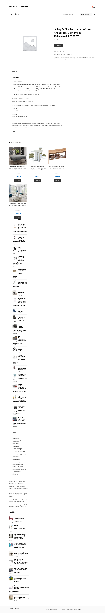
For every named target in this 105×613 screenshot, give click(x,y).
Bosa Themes (77, 609)
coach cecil (71, 57)
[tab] (14, 71)
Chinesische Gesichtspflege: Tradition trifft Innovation (17, 441)
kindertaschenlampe (59, 59)
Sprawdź (59, 45)
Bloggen (17, 14)
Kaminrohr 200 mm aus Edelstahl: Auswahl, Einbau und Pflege (19, 464)
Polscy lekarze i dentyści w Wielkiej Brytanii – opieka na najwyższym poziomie (19, 472)
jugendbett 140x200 (89, 57)
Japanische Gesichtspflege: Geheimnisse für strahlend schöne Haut (19, 449)
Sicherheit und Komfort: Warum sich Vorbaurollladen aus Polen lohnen (19, 457)
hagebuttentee (79, 57)
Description (14, 71)
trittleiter (76, 59)
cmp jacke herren (63, 57)
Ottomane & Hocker (66, 54)
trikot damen (69, 59)
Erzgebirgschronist (18, 7)
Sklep (10, 14)
